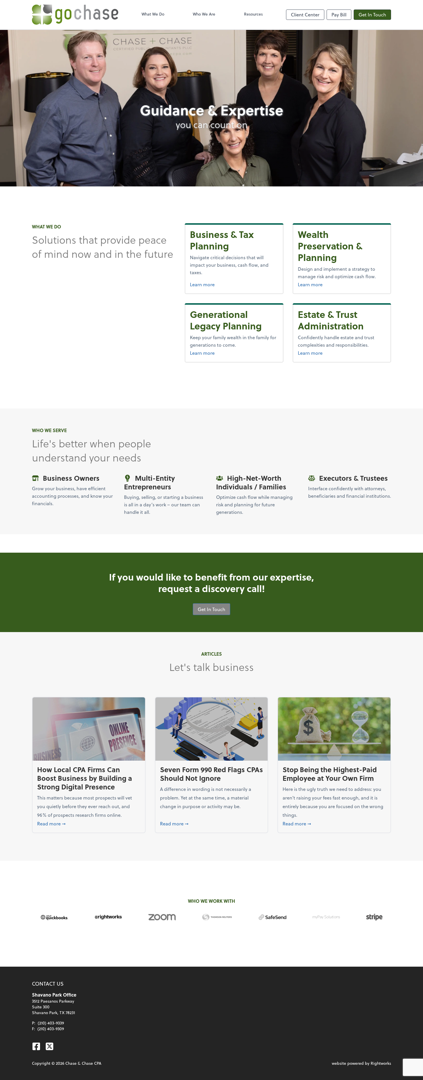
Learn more (234, 284)
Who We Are (204, 14)
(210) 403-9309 (50, 1029)
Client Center (305, 14)
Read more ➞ (88, 823)
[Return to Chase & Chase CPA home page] (75, 15)
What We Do (153, 14)
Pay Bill (338, 14)
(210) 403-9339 (51, 1023)
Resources (253, 14)
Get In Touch (372, 14)
